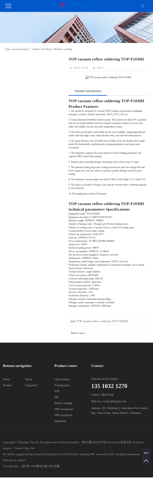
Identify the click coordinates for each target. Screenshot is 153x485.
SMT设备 (54, 466)
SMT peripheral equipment (124, 454)
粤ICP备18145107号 (94, 442)
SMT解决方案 (38, 466)
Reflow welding (63, 49)
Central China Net (24, 448)
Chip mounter (62, 379)
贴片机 (25, 466)
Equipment (31, 385)
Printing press (62, 385)
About (28, 379)
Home (35, 49)
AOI (56, 391)
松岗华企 (126, 442)
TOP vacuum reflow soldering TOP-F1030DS (102, 321)
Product (46, 49)
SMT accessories (63, 409)
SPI (56, 397)
